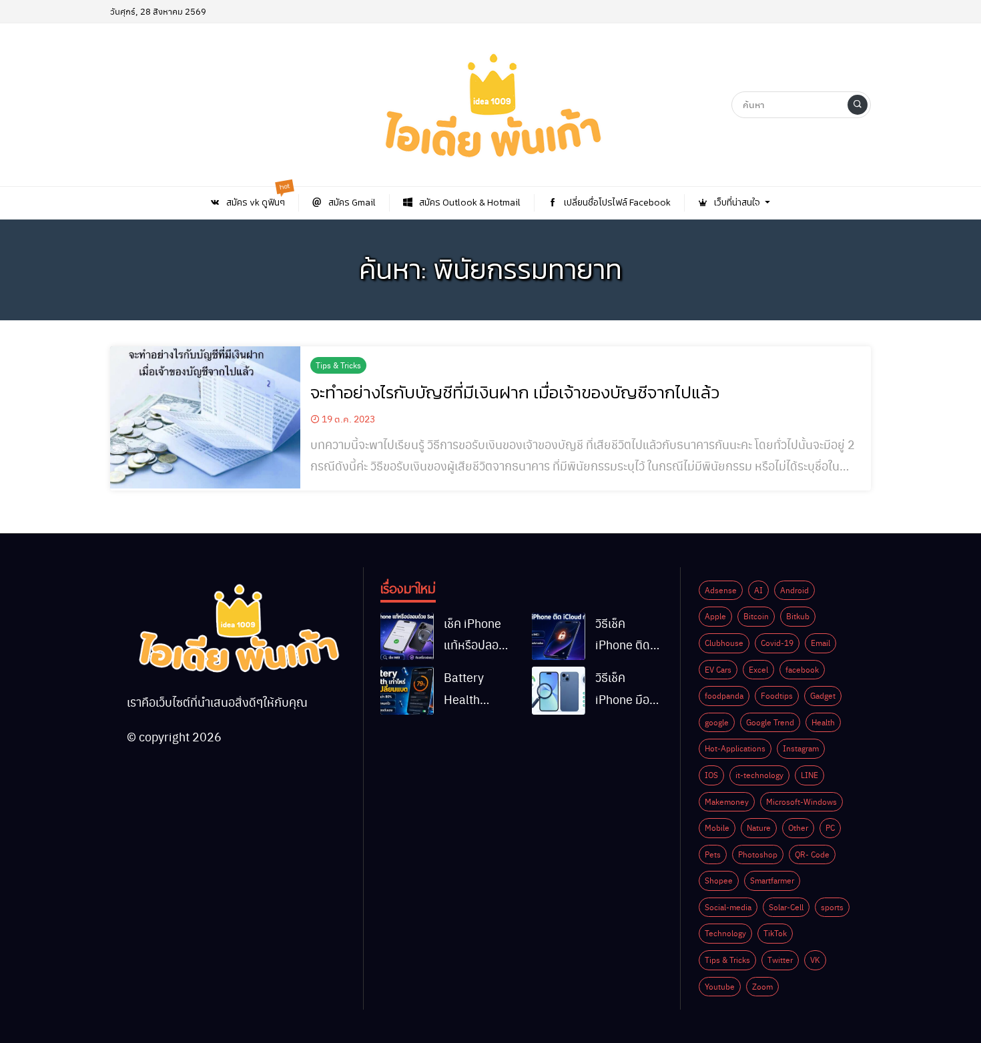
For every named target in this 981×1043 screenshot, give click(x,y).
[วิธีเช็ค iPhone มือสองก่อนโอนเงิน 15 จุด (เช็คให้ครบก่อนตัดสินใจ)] (558, 691)
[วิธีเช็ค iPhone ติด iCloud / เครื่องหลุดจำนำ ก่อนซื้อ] (558, 637)
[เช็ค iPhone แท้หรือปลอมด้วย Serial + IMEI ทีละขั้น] (407, 637)
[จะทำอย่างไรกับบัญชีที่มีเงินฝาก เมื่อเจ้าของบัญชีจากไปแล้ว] (205, 417)
